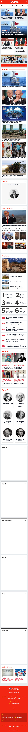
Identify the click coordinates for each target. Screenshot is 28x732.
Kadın (17, 726)
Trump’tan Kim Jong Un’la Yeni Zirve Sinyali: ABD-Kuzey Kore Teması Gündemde (9, 312)
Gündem (5, 484)
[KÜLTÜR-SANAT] (25, 520)
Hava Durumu (6, 715)
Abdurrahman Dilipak (14, 199)
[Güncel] (25, 447)
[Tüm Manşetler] (25, 208)
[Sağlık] (25, 557)
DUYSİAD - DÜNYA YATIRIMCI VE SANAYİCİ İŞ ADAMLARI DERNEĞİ (7, 679)
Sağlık (4, 557)
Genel (2, 5)
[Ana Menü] (1, 2)
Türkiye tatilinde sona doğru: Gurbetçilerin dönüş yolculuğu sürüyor (22, 304)
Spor (13, 5)
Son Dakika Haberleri (7, 720)
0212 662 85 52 (14, 701)
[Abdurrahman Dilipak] (14, 193)
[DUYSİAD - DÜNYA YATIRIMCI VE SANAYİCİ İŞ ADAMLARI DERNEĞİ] (7, 672)
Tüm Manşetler (19, 717)
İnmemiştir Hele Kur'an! (14, 184)
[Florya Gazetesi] (14, 2)
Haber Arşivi (18, 720)
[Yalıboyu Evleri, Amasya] (5, 276)
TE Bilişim (17, 730)
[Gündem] (25, 483)
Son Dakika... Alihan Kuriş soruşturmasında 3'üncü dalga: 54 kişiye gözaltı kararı (15, 329)
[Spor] (25, 593)
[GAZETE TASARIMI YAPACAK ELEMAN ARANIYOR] (20, 672)
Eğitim (21, 293)
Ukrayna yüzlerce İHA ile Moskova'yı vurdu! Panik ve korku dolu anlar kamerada (9, 304)
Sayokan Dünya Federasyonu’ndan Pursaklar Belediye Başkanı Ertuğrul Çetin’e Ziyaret (9, 296)
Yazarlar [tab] (4, 181)
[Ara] (26, 2)
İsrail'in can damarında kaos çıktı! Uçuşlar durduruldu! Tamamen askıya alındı (22, 312)
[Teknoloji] (25, 630)
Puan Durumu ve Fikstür (8, 717)
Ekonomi (18, 5)
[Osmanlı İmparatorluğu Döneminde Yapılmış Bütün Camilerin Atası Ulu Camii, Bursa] (5, 287)
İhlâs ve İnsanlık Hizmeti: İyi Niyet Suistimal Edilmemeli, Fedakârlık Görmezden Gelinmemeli (23, 296)
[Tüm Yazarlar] (25, 181)
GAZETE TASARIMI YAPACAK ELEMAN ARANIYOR (19, 679)
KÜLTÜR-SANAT (7, 520)
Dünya (7, 300)
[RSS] (14, 709)
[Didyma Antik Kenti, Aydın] (5, 281)
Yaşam (23, 5)
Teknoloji (8, 5)
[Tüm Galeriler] (25, 256)
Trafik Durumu (19, 715)
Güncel (4, 447)
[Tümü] (25, 351)
